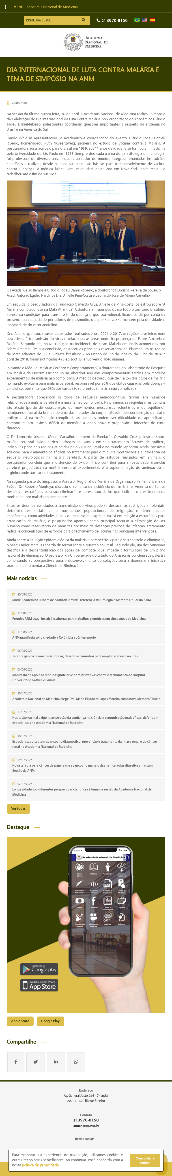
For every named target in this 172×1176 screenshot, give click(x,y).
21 (115, 21)
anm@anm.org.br (86, 1126)
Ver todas (18, 809)
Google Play (50, 1021)
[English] (144, 20)
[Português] (137, 20)
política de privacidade (40, 1165)
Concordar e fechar (145, 1160)
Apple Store (20, 1021)
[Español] (152, 20)
